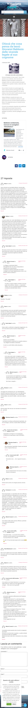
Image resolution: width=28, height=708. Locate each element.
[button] (14, 16)
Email (2, 674)
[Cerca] (25, 12)
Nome (3, 668)
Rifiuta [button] (14, 704)
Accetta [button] (9, 704)
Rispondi (2, 210)
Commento (4, 651)
